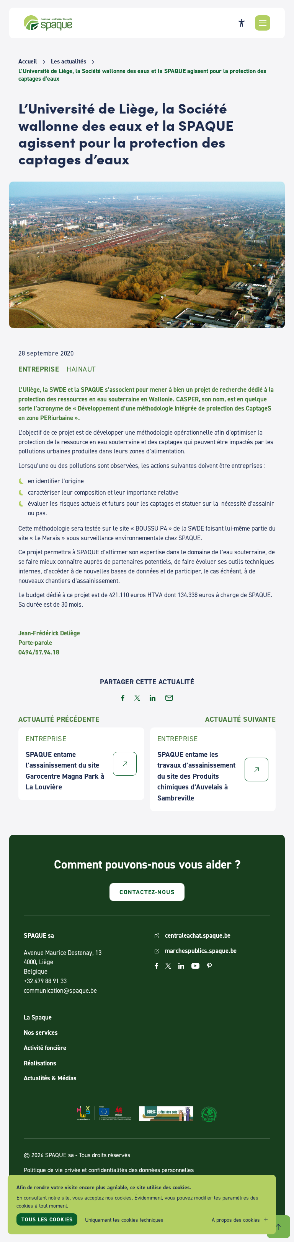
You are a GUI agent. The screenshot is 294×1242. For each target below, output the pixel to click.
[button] (262, 23)
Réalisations (40, 1063)
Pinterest (209, 966)
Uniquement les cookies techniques (124, 1219)
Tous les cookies (47, 1219)
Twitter (168, 966)
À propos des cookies (236, 1219)
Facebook (156, 966)
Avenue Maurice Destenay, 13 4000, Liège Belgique (62, 962)
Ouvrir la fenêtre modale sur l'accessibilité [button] (241, 23)
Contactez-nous (147, 892)
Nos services (41, 1032)
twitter (137, 698)
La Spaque (38, 1017)
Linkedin (181, 966)
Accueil (27, 61)
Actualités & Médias (50, 1078)
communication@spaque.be (60, 990)
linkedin (152, 698)
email (169, 698)
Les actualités (68, 61)
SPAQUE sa (48, 23)
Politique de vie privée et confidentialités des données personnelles (109, 1170)
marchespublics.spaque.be (201, 951)
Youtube (195, 966)
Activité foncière (45, 1048)
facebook (122, 698)
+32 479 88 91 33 (45, 981)
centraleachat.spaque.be (197, 935)
